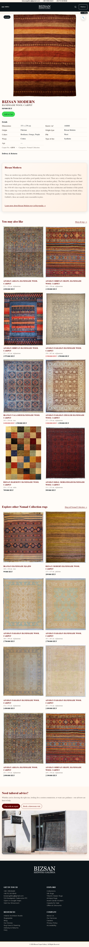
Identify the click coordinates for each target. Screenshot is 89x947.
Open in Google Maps (12, 900)
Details (4, 122)
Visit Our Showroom (11, 903)
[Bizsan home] (44, 7)
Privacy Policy (52, 923)
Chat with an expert (11, 806)
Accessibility (51, 925)
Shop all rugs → (81, 222)
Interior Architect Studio (13, 916)
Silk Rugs (50, 893)
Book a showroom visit (31, 806)
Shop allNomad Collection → (76, 507)
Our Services (52, 918)
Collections (51, 891)
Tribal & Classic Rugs (55, 896)
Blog (5, 920)
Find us (83, 7)
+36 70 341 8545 (61, 1)
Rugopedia (8, 918)
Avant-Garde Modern (55, 900)
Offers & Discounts (54, 905)
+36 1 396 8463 (48, 1)
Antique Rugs (52, 898)
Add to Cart (8, 114)
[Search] (75, 6)
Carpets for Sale (53, 903)
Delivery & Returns (9, 153)
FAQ (5, 930)
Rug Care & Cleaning (12, 925)
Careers (50, 920)
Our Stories (8, 923)
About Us (50, 916)
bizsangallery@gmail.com (31, 1)
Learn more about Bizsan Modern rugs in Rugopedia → (25, 205)
